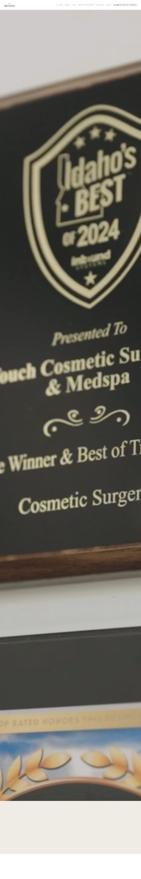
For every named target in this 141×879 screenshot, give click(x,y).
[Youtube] (117, 5)
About (61, 4)
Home (57, 4)
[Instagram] (115, 5)
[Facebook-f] (114, 5)
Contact (108, 4)
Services (67, 4)
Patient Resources (89, 4)
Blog (97, 4)
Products (80, 4)
